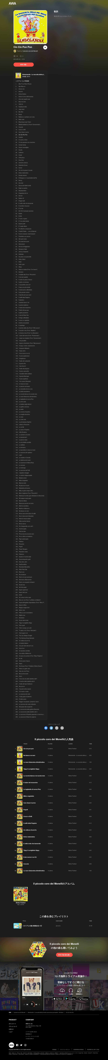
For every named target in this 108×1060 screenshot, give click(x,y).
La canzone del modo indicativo (27, 704)
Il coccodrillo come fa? (25, 285)
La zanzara (22, 465)
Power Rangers (23, 549)
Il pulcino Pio (22, 363)
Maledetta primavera (24, 488)
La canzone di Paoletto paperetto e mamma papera (33, 714)
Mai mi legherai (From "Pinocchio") (28, 493)
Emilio (20, 216)
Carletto (21, 137)
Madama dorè (22, 478)
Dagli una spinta (23, 188)
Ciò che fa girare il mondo (25, 170)
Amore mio (21, 89)
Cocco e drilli (22, 129)
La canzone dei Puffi (24, 470)
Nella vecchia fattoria (24, 521)
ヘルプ (10, 1032)
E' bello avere (22, 699)
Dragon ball (22, 201)
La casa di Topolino (24, 429)
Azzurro (21, 91)
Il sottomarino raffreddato (25, 290)
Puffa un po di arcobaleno (26, 612)
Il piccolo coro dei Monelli (30, 51)
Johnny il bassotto (23, 251)
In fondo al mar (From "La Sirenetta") (28, 333)
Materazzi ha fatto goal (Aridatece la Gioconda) (31, 496)
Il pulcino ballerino (23, 305)
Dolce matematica (23, 173)
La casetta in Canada (24, 457)
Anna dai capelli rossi (24, 99)
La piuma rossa (23, 440)
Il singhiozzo (22, 358)
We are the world (23, 673)
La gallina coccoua (24, 407)
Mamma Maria (23, 501)
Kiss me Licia (22, 101)
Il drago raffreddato (24, 318)
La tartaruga (22, 468)
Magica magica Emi (24, 607)
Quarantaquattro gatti (24, 559)
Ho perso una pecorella (25, 257)
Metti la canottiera (24, 506)
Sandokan (21, 618)
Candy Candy (22, 145)
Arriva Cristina (22, 94)
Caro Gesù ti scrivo (24, 132)
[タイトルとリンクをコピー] (56, 728)
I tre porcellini (22, 340)
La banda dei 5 (23, 437)
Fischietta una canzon (24, 236)
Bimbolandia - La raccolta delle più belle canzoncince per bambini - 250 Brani (45, 1012)
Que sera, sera (23, 562)
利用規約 (54, 1049)
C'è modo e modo (24, 691)
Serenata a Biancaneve (25, 579)
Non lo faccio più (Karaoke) (26, 516)
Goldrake (21, 254)
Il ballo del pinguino (24, 368)
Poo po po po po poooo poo (26, 534)
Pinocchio (21, 544)
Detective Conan (23, 165)
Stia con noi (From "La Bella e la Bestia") (30, 600)
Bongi (20, 114)
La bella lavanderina (24, 391)
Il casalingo (22, 325)
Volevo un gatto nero (24, 668)
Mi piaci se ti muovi (24, 485)
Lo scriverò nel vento (24, 435)
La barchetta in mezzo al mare (27, 450)
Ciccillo (20, 150)
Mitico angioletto (28, 796)
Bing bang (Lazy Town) (25, 122)
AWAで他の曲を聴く (64, 955)
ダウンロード (12, 1023)
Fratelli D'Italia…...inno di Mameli (27, 231)
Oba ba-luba (22, 531)
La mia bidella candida (25, 442)
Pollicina (21, 541)
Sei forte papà (22, 587)
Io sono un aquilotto (24, 320)
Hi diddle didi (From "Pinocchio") (27, 274)
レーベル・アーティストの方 (32, 1036)
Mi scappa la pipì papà (25, 498)
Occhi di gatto (22, 529)
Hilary (20, 267)
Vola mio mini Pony (24, 671)
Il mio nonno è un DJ (30, 857)
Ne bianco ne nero (24, 511)
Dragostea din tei (23, 193)
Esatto (20, 213)
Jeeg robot (21, 109)
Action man (22, 610)
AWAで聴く (23, 65)
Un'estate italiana (23, 643)
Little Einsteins (23, 432)
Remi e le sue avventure (25, 577)
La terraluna (22, 447)
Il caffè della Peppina (24, 297)
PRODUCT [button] (12, 1020)
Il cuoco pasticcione (24, 356)
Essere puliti (22, 223)
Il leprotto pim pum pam (25, 295)
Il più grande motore (24, 292)
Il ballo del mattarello (24, 361)
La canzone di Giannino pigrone (27, 717)
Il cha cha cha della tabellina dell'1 (28, 679)
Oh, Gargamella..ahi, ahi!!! (26, 526)
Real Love (21, 572)
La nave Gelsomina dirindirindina (28, 396)
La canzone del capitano (25, 452)
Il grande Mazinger (24, 376)
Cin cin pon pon (28, 749)
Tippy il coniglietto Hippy (25, 623)
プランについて (13, 1026)
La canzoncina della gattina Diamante (29, 709)
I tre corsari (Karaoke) (25, 381)
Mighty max (22, 615)
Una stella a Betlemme (25, 653)
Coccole (21, 127)
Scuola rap (22, 585)
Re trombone (22, 574)
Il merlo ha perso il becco (25, 279)
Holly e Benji (22, 259)
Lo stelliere (22, 445)
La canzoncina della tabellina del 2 (28, 712)
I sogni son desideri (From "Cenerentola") (30, 338)
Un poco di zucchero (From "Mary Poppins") (31, 656)
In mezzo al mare (23, 384)
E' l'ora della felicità (24, 221)
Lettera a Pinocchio (24, 424)
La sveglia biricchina (24, 414)
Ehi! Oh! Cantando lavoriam (26, 211)
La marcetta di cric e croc (25, 389)
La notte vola (22, 419)
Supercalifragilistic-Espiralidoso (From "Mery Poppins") (33, 602)
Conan (20, 168)
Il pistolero (21, 300)
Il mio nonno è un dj (24, 353)
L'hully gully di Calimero (25, 696)
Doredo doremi (23, 175)
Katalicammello (23, 107)
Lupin (20, 455)
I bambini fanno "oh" (24, 302)
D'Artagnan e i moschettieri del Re (28, 178)
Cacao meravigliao (24, 147)
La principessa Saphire (25, 422)
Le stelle (21, 409)
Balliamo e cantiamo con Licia (27, 117)
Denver (21, 196)
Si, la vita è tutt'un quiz (25, 597)
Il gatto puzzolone (23, 312)
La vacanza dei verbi (24, 694)
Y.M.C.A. (21, 104)
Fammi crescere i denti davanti (27, 234)
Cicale (20, 155)
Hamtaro (21, 272)
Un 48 (20, 658)
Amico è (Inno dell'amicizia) (26, 96)
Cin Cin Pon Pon (70, 1012)
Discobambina (22, 190)
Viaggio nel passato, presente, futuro (29, 701)
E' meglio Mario (23, 226)
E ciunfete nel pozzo (24, 206)
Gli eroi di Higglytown (24, 246)
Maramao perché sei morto (26, 503)
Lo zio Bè (21, 427)
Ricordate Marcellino (24, 567)
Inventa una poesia (24, 323)
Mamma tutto (22, 483)
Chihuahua (21, 157)
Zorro (20, 676)
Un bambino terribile (24, 651)
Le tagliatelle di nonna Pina (26, 399)
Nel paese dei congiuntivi (25, 707)
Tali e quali (22, 625)
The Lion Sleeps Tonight (25, 635)
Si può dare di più (23, 620)
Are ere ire (22, 686)
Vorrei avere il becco (24, 661)
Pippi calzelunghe (23, 539)
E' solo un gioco (23, 218)
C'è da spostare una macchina (27, 142)
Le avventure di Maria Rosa (26, 462)
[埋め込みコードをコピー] (62, 728)
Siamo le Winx (23, 605)
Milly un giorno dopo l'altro (26, 490)
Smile (20, 595)
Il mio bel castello (23, 277)
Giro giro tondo (23, 239)
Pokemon (21, 554)
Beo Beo (21, 112)
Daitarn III (21, 198)
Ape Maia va (22, 86)
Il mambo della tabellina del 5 (27, 681)
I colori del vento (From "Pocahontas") (29, 335)
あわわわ (58, 926)
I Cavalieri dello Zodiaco (25, 373)
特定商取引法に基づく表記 (93, 1049)
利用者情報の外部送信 (78, 1049)
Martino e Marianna (24, 508)
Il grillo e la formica (24, 282)
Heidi (20, 262)
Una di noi (21, 648)
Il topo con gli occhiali (24, 287)
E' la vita (21, 208)
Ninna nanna (22, 523)
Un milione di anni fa (24, 640)
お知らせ (11, 1029)
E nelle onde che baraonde (26, 203)
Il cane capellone (23, 379)
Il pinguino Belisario (24, 348)
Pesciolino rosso (23, 551)
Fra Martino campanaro (25, 229)
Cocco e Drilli (27, 816)
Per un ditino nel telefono (25, 536)
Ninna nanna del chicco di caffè (27, 513)
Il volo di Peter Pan (24, 315)
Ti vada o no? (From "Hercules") (27, 630)
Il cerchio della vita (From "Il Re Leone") (29, 328)
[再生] (45, 47)
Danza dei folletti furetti (25, 185)
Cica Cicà (21, 160)
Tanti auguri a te (23, 633)
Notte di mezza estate (25, 518)
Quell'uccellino (23, 564)
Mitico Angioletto (23, 480)
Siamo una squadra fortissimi (27, 582)
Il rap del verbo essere (25, 689)
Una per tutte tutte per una (26, 646)
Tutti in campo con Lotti (25, 628)
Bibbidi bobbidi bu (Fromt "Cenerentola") (29, 124)
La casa (21, 417)
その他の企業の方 (30, 1038)
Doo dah (21, 183)
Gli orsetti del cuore (24, 241)
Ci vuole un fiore (23, 140)
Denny (20, 180)
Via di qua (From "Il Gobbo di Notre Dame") (30, 666)
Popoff (20, 546)
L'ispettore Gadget (24, 473)
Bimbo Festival (72, 748)
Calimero (21, 152)
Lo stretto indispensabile (25, 475)
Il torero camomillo (24, 371)
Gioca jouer (22, 244)
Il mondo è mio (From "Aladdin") (27, 330)
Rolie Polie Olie (23, 569)
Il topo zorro (22, 351)
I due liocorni (22, 366)
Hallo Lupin (22, 264)
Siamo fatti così (23, 592)
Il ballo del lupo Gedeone (25, 684)
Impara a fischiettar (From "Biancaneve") (30, 343)
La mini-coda (22, 401)
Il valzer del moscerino (25, 307)
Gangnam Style (23, 249)
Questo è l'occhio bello (25, 557)
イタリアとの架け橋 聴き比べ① (32, 926)
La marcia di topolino (24, 412)
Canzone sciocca (23, 162)
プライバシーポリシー (65, 1049)
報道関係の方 (29, 1034)
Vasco (20, 663)
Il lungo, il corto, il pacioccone (27, 346)
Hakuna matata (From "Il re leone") (28, 269)
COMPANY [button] (30, 1020)
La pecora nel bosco (24, 386)
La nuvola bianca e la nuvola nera (28, 394)
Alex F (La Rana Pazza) (25, 84)
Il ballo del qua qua (24, 310)
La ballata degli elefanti (25, 404)
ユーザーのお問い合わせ (31, 1031)
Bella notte (21, 119)
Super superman (23, 590)
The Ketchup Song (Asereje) (26, 638)
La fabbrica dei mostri (25, 460)
